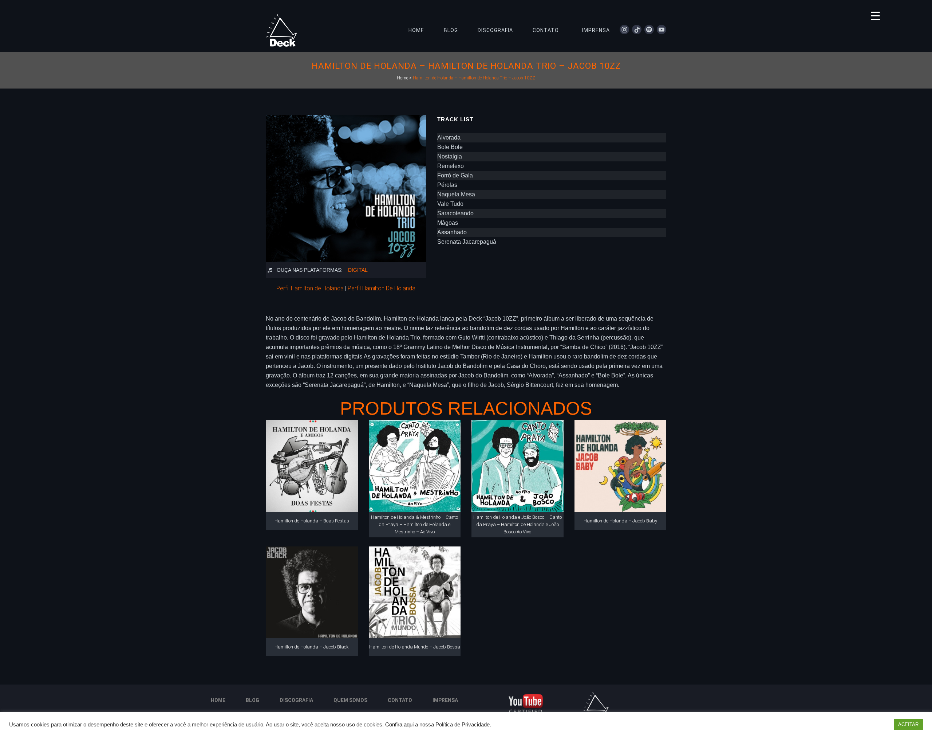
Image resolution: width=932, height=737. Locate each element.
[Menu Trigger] (875, 15)
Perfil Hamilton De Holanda (381, 288)
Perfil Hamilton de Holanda (310, 288)
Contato (400, 700)
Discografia (296, 700)
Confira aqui (399, 725)
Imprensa (445, 700)
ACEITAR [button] (908, 724)
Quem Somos (350, 700)
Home (402, 78)
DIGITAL (358, 270)
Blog (252, 700)
